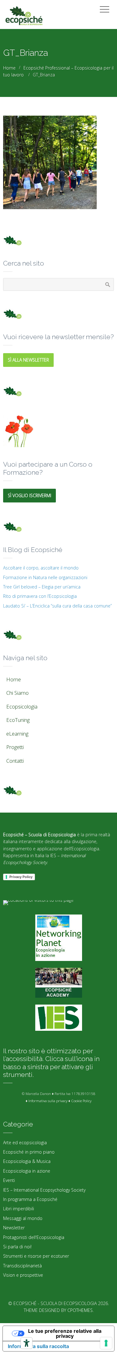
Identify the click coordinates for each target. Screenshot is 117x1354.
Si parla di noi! (17, 1247)
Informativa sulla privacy (47, 1100)
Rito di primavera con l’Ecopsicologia (40, 596)
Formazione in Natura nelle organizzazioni (45, 577)
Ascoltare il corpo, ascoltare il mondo (41, 568)
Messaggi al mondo (22, 1218)
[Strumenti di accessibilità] (26, 1343)
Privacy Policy (20, 877)
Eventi (9, 1180)
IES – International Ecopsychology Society (44, 1190)
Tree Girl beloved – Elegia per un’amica (41, 587)
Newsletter (14, 1228)
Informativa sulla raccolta (38, 1346)
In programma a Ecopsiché (30, 1199)
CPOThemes (80, 1310)
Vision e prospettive (23, 1275)
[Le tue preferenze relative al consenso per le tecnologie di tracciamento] (106, 1343)
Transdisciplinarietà (22, 1266)
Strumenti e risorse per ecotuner (36, 1256)
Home (9, 68)
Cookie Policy (81, 1100)
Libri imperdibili (18, 1209)
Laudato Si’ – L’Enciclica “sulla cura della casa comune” (57, 606)
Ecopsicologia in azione (26, 1171)
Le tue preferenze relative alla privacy (64, 1333)
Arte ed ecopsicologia (25, 1142)
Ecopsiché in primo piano (29, 1152)
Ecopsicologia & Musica (27, 1161)
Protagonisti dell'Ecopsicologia (33, 1237)
